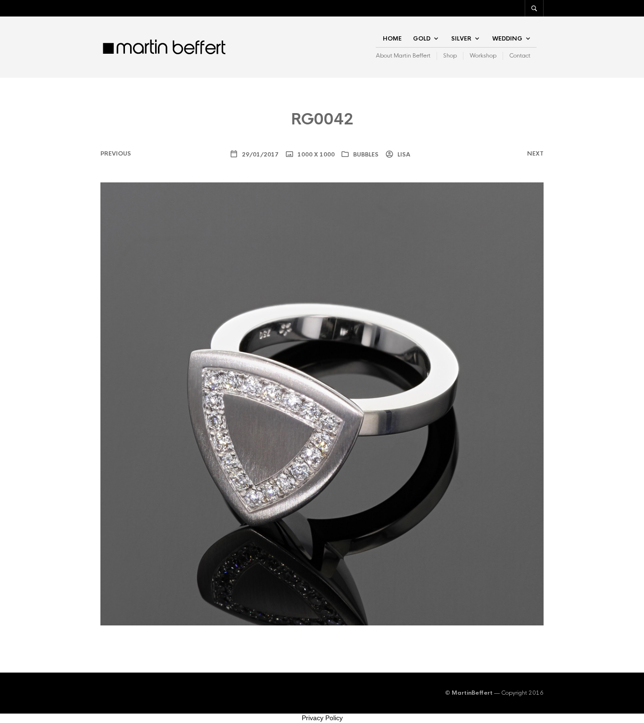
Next (535, 153)
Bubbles (366, 154)
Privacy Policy (322, 718)
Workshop (483, 55)
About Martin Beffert (403, 55)
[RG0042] (322, 404)
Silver (461, 38)
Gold (421, 38)
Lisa (403, 154)
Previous (115, 153)
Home (392, 38)
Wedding (507, 38)
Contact (519, 55)
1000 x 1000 (315, 154)
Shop (450, 55)
